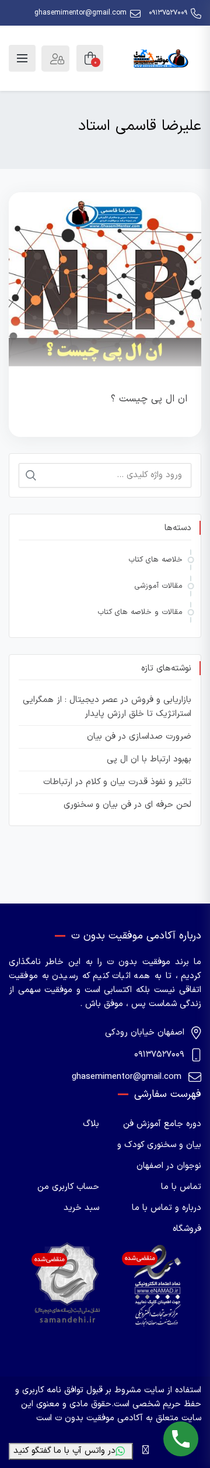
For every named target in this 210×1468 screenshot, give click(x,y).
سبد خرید (81, 1208)
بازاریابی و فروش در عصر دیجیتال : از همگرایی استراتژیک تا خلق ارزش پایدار (107, 707)
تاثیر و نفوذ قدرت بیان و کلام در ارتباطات (117, 782)
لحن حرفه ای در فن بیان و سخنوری (127, 804)
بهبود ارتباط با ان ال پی (149, 759)
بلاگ (91, 1124)
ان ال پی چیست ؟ (149, 399)
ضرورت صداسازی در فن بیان (139, 736)
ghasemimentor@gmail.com (80, 13)
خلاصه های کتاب (155, 560)
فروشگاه (187, 1229)
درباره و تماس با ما (166, 1208)
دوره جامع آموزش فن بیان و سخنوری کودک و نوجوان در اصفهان (159, 1145)
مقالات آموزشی (158, 586)
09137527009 (168, 13)
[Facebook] (145, 1451)
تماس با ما (181, 1187)
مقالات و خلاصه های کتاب (140, 612)
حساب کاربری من (68, 1187)
